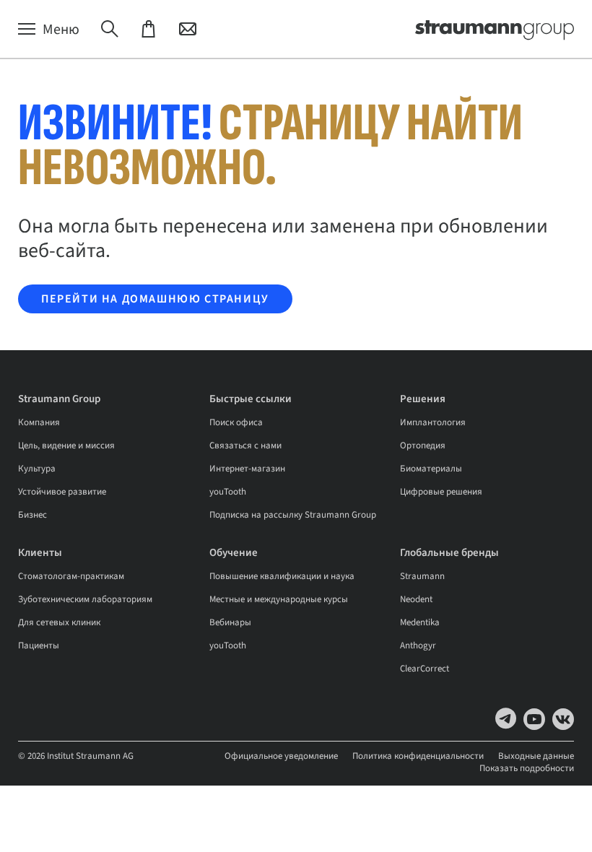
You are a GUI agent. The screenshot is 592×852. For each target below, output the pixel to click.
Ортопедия (422, 445)
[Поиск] (109, 29)
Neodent (416, 599)
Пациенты (38, 645)
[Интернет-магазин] (148, 29)
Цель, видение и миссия (66, 445)
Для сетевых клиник (59, 622)
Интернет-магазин (247, 468)
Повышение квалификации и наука (281, 576)
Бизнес (32, 514)
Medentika (420, 622)
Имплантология (433, 422)
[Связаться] (187, 29)
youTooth (227, 491)
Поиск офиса (236, 422)
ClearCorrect (424, 668)
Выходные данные (536, 755)
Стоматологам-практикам (71, 576)
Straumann (422, 576)
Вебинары (230, 622)
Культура (37, 468)
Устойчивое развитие (62, 491)
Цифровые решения (441, 491)
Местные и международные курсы (278, 599)
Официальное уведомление (281, 755)
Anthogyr (418, 645)
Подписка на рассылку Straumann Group (292, 514)
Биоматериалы (431, 468)
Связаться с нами (245, 445)
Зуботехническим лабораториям (85, 599)
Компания (39, 422)
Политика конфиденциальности (418, 755)
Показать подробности (526, 768)
